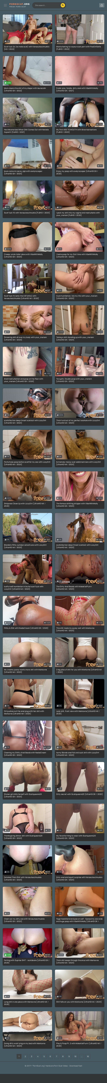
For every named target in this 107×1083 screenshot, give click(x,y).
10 (75, 1056)
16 (88, 1056)
